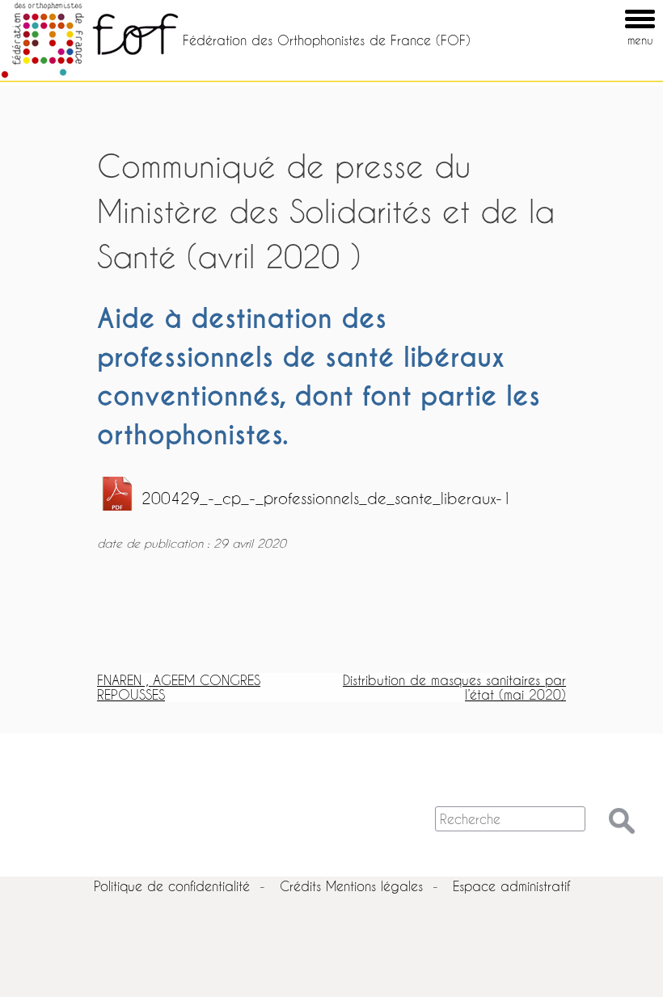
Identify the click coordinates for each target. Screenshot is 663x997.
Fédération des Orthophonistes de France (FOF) (327, 40)
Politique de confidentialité (172, 886)
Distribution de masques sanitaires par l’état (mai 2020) (454, 687)
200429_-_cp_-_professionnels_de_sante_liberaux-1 (326, 498)
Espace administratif (511, 886)
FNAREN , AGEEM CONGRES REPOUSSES (178, 687)
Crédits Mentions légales (351, 886)
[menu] (616, 7)
